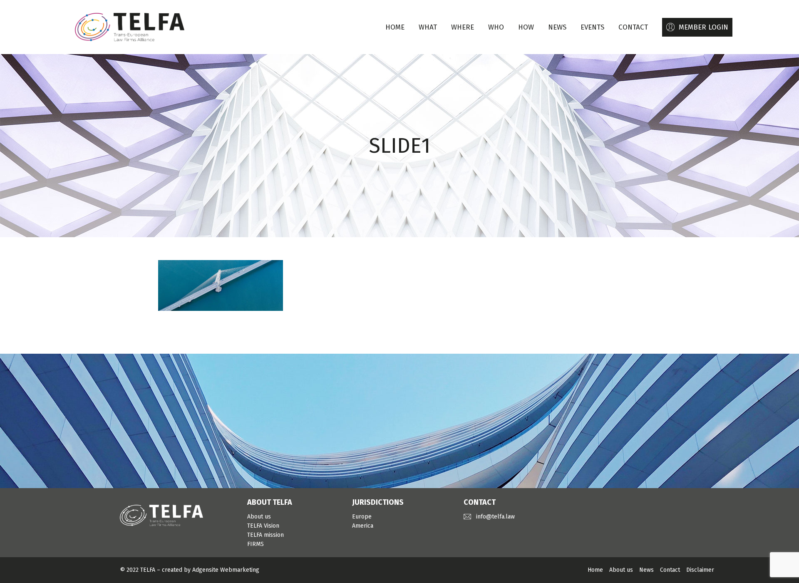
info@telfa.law (495, 516)
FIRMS (255, 544)
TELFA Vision (263, 525)
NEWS (557, 27)
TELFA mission (265, 534)
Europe (362, 516)
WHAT (428, 27)
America (362, 525)
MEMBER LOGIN (703, 27)
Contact (670, 569)
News (646, 569)
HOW (526, 27)
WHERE (462, 27)
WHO (496, 27)
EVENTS (592, 27)
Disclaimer (700, 569)
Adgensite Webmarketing (225, 569)
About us (259, 516)
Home (394, 27)
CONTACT (633, 27)
